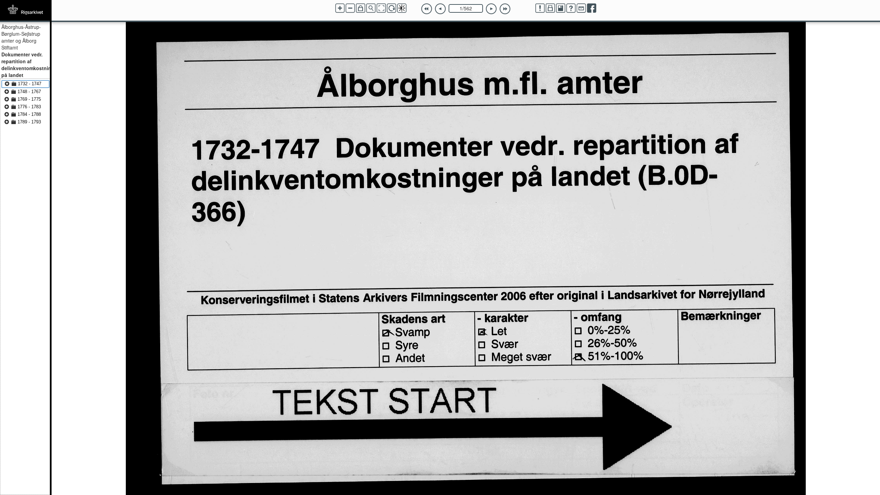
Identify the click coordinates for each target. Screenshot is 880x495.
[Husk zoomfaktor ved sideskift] (360, 8)
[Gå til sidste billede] (504, 8)
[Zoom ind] (340, 8)
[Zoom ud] (350, 8)
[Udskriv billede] (550, 8)
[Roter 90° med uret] (391, 8)
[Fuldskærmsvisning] (381, 8)
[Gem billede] (560, 8)
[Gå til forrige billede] (440, 8)
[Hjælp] (571, 8)
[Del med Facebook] (591, 8)
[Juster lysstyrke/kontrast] (402, 8)
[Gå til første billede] (426, 8)
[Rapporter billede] (540, 8)
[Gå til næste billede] (491, 8)
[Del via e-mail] (581, 8)
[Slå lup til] (371, 8)
